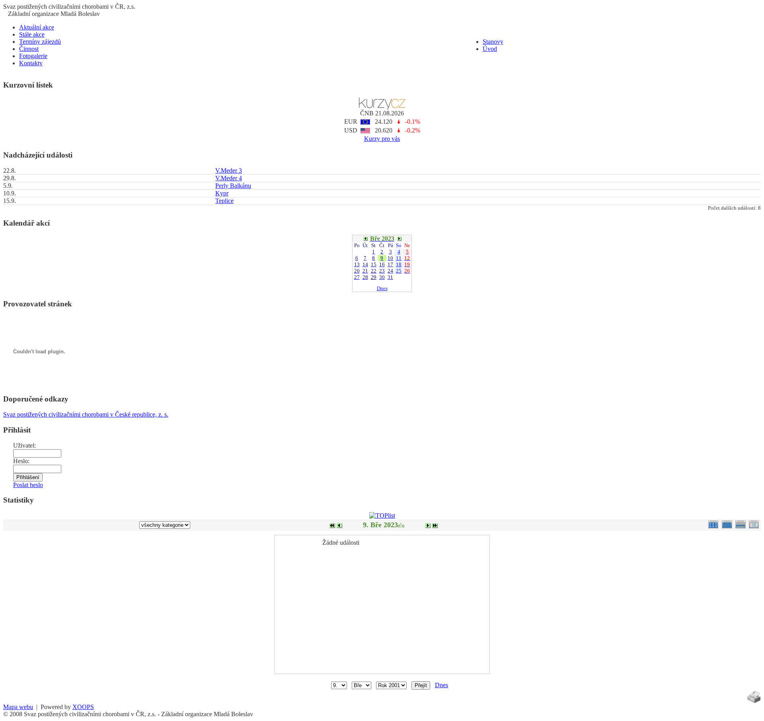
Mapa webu (18, 706)
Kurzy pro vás (382, 138)
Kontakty (31, 63)
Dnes (382, 288)
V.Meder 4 (228, 178)
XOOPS (83, 706)
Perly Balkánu (233, 185)
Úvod (490, 48)
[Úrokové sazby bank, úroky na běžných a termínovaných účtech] (382, 107)
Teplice (224, 200)
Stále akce (32, 34)
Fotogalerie (33, 56)
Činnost (29, 48)
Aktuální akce (36, 27)
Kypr (221, 193)
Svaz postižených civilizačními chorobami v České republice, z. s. (85, 414)
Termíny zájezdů (40, 41)
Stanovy (493, 41)
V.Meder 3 (228, 170)
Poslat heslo (28, 484)
